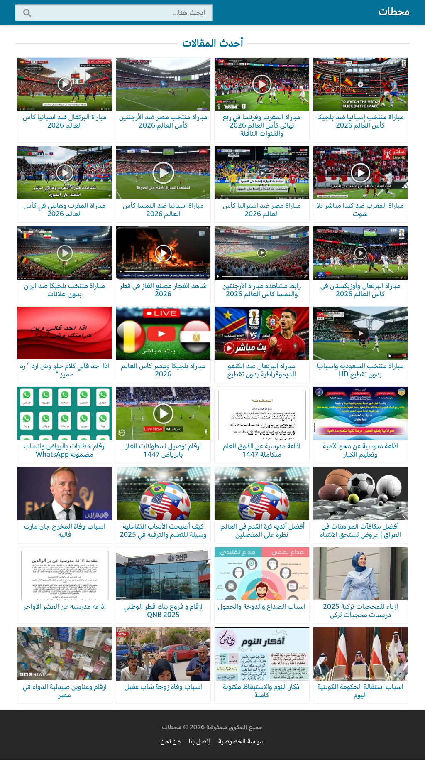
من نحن (171, 741)
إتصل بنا (199, 741)
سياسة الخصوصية (241, 741)
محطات (394, 12)
